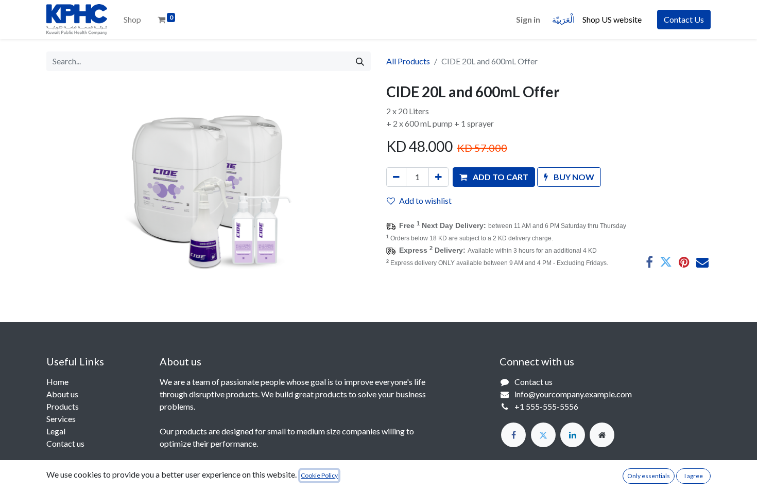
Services (61, 419)
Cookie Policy (319, 475)
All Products (408, 61)
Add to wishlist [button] (425, 200)
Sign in (528, 19)
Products (62, 406)
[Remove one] (396, 177)
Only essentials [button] (648, 476)
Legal (55, 431)
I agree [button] (693, 476)
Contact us (65, 443)
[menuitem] (132, 19)
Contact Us (684, 19)
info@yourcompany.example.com (573, 394)
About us (62, 394)
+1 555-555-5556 (546, 406)
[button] (494, 177)
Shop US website (613, 19)
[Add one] (438, 177)
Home (57, 381)
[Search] (360, 61)
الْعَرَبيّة (563, 19)
